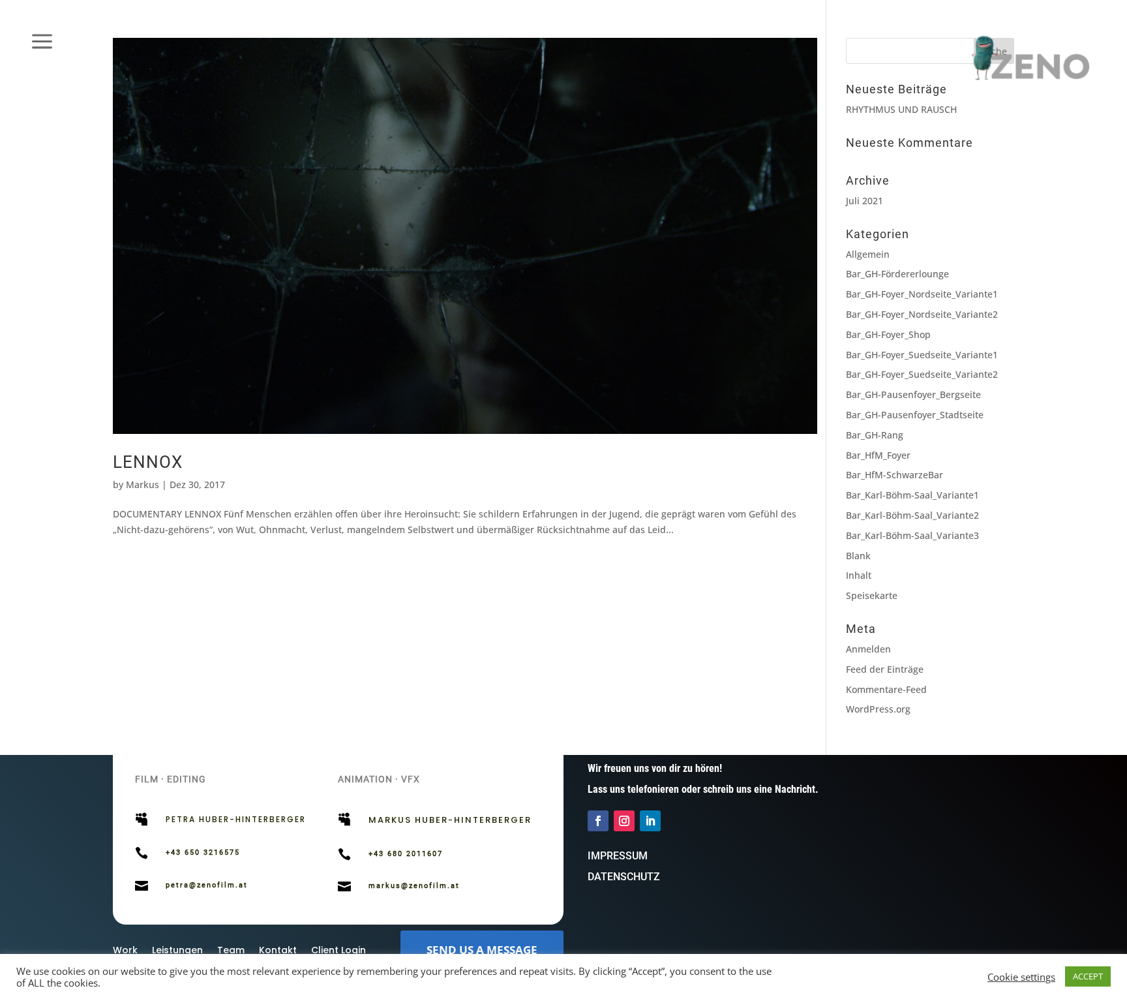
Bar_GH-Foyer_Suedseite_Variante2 (922, 374)
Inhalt (858, 575)
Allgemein (868, 254)
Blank (858, 555)
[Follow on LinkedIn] (650, 820)
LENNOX (148, 462)
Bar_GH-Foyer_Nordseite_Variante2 (922, 314)
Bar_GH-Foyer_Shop (888, 334)
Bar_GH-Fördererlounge (897, 274)
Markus (142, 484)
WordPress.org (878, 709)
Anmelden (868, 649)
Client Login (338, 951)
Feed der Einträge (885, 669)
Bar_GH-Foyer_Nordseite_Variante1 (922, 294)
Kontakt (278, 951)
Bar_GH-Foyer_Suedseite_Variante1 (922, 354)
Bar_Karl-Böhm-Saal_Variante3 (912, 535)
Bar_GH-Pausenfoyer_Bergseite (913, 394)
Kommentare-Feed (886, 689)
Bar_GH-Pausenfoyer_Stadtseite (915, 414)
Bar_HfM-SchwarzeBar (894, 475)
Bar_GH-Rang (874, 435)
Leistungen (177, 951)
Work (125, 951)
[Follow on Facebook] (598, 820)
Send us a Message (482, 949)
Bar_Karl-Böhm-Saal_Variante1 (912, 495)
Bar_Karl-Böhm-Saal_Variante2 (912, 515)
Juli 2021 (864, 200)
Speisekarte (871, 595)
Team (231, 951)
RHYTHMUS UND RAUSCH (901, 109)
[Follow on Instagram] (624, 820)
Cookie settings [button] (1021, 977)
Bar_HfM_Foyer (878, 455)
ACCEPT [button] (1088, 976)
